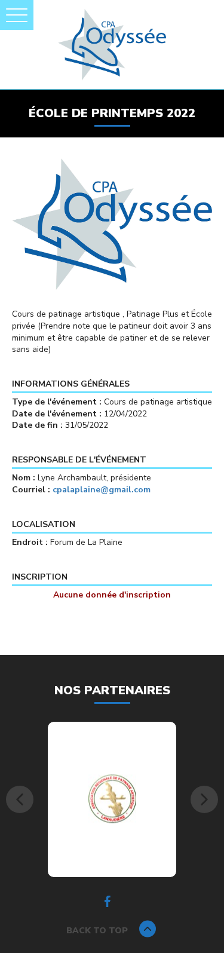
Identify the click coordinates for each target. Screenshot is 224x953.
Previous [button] (19, 799)
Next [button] (204, 799)
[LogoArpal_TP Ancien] (112, 798)
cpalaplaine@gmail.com (102, 489)
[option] (112, 799)
